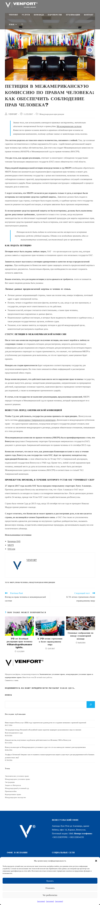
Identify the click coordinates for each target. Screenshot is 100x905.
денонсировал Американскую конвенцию (37, 419)
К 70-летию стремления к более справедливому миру (50, 641)
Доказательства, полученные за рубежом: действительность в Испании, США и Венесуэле (38, 740)
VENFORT (12, 114)
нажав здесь (67, 688)
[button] (96, 861)
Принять (50, 880)
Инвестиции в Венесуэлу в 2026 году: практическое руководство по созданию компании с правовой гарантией (45, 722)
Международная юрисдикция (51, 114)
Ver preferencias (50, 895)
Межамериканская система (69, 126)
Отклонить (50, 888)
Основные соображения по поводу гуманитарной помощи (80, 636)
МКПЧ (11, 545)
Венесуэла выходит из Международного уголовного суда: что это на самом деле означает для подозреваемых (45, 747)
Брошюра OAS (14, 541)
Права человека (21, 582)
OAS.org (11, 548)
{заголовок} (41, 901)
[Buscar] (90, 704)
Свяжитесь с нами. (12, 680)
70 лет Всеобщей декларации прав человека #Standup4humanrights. (19, 643)
